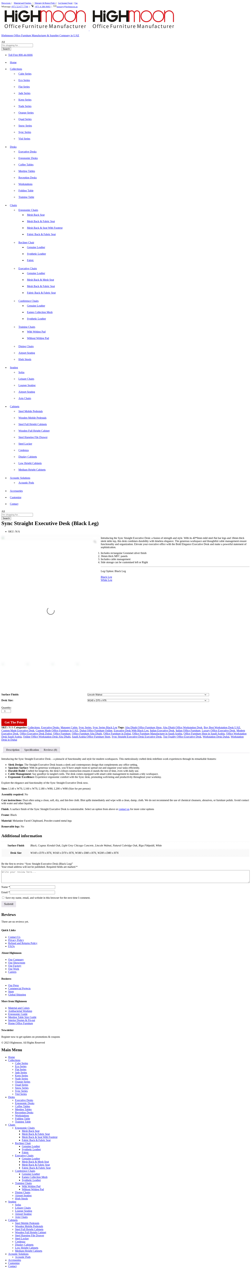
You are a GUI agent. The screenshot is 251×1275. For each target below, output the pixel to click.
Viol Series (24, 138)
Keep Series (24, 99)
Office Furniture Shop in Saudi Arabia (204, 733)
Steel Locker (25, 443)
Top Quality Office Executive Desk (182, 736)
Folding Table (25, 190)
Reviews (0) (50, 749)
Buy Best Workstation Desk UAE (222, 727)
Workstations (25, 184)
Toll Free (13, 54)
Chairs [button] (13, 205)
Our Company (16, 959)
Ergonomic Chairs (25, 1127)
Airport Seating (26, 352)
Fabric (30, 260)
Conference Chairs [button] (28, 300)
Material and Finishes (23, 3)
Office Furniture (62, 733)
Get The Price (14, 722)
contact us (124, 809)
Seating (12, 1201)
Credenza (23, 450)
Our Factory (14, 965)
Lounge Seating (27, 385)
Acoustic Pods (26, 482)
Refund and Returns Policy (22, 943)
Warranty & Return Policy (45, 3)
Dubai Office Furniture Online (96, 730)
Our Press (13, 985)
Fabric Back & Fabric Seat (41, 234)
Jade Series (24, 93)
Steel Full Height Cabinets (32, 424)
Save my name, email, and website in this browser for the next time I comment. (47, 897)
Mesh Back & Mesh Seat (40, 279)
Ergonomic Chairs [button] (28, 210)
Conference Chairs (25, 1170)
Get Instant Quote (65, 3)
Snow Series (25, 125)
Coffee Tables (25, 164)
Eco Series (24, 80)
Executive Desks (27, 151)
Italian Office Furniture (188, 730)
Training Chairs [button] (26, 326)
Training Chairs (23, 1183)
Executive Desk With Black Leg (131, 730)
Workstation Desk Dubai (216, 736)
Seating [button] (14, 367)
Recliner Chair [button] (26, 242)
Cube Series (24, 73)
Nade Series (24, 106)
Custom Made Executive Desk (17, 730)
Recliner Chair (23, 1143)
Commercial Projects (19, 988)
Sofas (21, 372)
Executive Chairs (24, 1155)
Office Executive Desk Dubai (36, 733)
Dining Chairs (26, 346)
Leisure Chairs (26, 378)
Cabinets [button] (14, 406)
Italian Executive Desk (162, 730)
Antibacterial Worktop (20, 1011)
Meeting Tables (26, 171)
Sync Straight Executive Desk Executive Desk (137, 736)
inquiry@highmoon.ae (67, 6)
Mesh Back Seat (36, 214)
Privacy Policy (16, 940)
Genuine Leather (36, 247)
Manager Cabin (69, 727)
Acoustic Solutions (18, 1253)
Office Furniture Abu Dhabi (87, 733)
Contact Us (14, 937)
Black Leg (106, 576)
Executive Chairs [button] (27, 268)
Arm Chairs (24, 398)
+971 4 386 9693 (43, 6)
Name (5, 887)
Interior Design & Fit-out (21, 1020)
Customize (15, 497)
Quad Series (25, 119)
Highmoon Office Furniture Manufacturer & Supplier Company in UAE (40, 35)
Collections (34, 727)
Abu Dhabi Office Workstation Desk (182, 727)
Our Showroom (16, 962)
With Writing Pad (36, 331)
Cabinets (13, 1220)
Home (13, 62)
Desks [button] (13, 146)
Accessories (16, 490)
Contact (14, 503)
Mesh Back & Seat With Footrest (44, 227)
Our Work (13, 968)
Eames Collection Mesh (40, 312)
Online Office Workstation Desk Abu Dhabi (47, 736)
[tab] (12, 750)
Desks (11, 1097)
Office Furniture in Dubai (117, 733)
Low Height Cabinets (30, 463)
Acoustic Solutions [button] (20, 477)
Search (6, 49)
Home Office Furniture (20, 1023)
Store (11, 991)
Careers (12, 971)
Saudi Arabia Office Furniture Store (91, 736)
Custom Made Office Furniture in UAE (57, 730)
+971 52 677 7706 (19, 6)
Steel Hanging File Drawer (32, 437)
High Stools (24, 359)
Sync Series (24, 132)
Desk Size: (7, 700)
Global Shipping (17, 994)
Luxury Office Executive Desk (218, 730)
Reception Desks (27, 177)
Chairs (11, 1124)
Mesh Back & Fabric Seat (41, 221)
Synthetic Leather (36, 253)
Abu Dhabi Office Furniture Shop (143, 727)
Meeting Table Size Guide (22, 1017)
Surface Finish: (10, 694)
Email (5, 892)
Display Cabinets (27, 456)
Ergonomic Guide (17, 1014)
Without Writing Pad (38, 338)
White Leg (106, 580)
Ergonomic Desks (28, 158)
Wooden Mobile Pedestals (32, 417)
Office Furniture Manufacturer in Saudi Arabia (157, 733)
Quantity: (6, 707)
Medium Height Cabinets (32, 469)
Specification (31, 749)
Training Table (26, 197)
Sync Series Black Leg (105, 727)
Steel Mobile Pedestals (30, 411)
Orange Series (26, 112)
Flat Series (24, 86)
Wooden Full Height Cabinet (34, 430)
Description (12, 749)
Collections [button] (16, 68)
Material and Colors (19, 1007)
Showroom (6, 3)
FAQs (11, 946)
